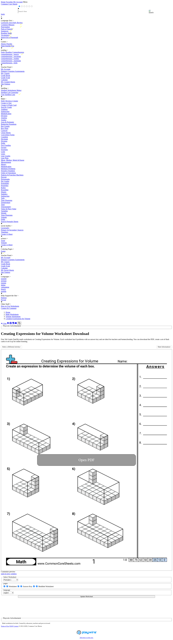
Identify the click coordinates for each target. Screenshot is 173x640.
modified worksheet (46, 586)
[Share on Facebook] (8, 323)
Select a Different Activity (11, 347)
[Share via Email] (16, 323)
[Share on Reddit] (13, 323)
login (3, 14)
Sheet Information (164, 347)
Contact (15, 626)
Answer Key (28, 586)
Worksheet (13, 586)
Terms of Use (5, 626)
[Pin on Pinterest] (11, 323)
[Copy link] (19, 323)
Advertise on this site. (86, 637)
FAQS (11, 626)
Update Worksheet (86, 596)
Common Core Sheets (9, 4)
